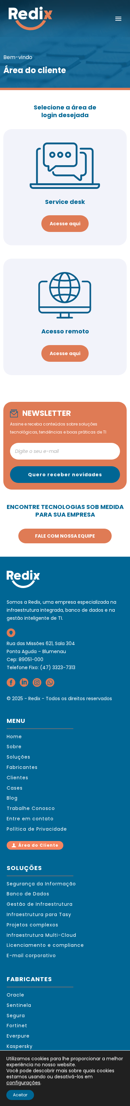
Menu (118, 19)
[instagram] (37, 684)
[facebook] (11, 684)
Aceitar (20, 1095)
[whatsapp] (50, 684)
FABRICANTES (29, 979)
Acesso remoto (65, 331)
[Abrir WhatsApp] (113, 1089)
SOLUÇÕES (24, 868)
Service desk (65, 202)
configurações (23, 1083)
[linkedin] (24, 684)
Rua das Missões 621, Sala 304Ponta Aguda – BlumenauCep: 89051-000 (41, 651)
